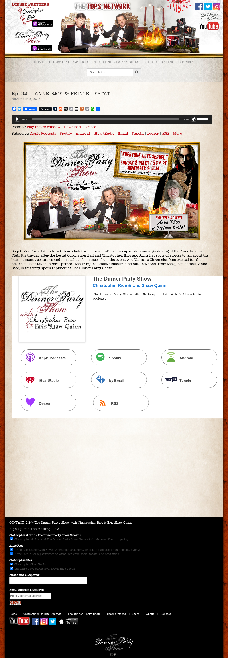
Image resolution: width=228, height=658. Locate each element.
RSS (165, 133)
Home (39, 62)
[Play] (17, 119)
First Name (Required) (24, 575)
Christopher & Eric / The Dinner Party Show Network (45, 535)
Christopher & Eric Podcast (42, 613)
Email (123, 133)
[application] (112, 119)
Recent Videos (116, 613)
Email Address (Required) (27, 589)
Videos (150, 62)
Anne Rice (16, 545)
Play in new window (43, 127)
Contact (166, 613)
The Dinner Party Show (116, 62)
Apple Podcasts (43, 133)
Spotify (66, 133)
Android (83, 133)
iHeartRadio (104, 133)
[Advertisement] (114, 483)
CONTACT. (17, 522)
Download (72, 127)
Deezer (153, 133)
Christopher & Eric (68, 62)
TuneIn (138, 133)
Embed (90, 127)
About (150, 613)
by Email (116, 381)
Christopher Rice (20, 560)
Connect (186, 62)
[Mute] (193, 119)
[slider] (203, 119)
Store (167, 62)
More (177, 133)
